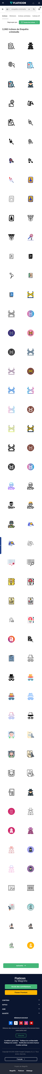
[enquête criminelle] (11, 65)
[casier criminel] (30, 735)
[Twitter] (16, 1023)
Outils (4, 1005)
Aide (3, 1009)
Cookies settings (21, 1045)
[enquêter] (30, 103)
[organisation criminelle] (11, 620)
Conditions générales (11, 1040)
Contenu (5, 1000)
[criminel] (30, 46)
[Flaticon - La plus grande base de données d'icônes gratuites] (18, 3)
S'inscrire (21, 1035)
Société (5, 1013)
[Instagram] (26, 1023)
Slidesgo (29, 1071)
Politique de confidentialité (29, 1040)
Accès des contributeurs (21, 987)
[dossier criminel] (11, 582)
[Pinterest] (21, 1023)
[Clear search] (29, 9)
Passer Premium (21, 992)
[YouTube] (31, 1023)
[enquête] (11, 46)
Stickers (12, 16)
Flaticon (21, 1071)
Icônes (4, 16)
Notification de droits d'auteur (29, 1043)
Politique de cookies (11, 1043)
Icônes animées (24, 16)
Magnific (13, 1071)
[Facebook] (10, 1023)
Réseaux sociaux (21, 1018)
